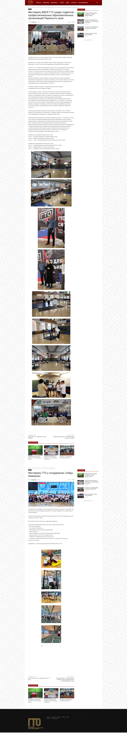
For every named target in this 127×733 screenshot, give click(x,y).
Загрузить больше (87, 39)
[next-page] (31, 462)
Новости (38, 2)
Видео (67, 2)
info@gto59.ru (33, 22)
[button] (97, 2)
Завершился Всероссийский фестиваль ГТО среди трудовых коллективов (50, 458)
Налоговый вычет (83, 2)
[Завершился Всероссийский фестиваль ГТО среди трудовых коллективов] (51, 450)
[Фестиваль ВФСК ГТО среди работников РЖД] (80, 35)
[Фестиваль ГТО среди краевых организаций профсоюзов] (67, 450)
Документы (54, 2)
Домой (29, 7)
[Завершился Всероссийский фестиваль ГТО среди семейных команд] (35, 450)
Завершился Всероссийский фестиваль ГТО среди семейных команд (34, 458)
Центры (62, 2)
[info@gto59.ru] (29, 22)
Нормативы (46, 2)
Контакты (73, 2)
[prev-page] (29, 462)
